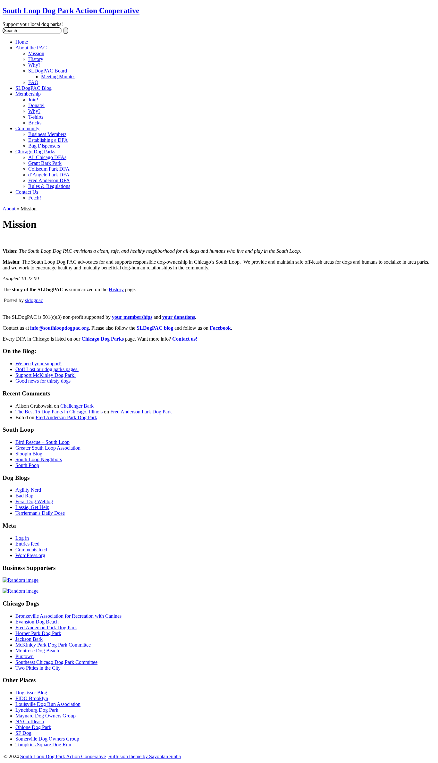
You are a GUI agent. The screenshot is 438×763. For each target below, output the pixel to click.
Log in (22, 538)
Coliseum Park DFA (49, 169)
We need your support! (38, 363)
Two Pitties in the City (38, 668)
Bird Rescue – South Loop (42, 442)
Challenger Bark (77, 406)
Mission (36, 53)
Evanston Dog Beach (37, 621)
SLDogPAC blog (155, 328)
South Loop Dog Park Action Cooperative (71, 10)
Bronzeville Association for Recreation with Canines (68, 616)
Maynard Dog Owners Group (45, 715)
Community (27, 128)
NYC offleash (29, 721)
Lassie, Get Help (32, 507)
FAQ (33, 82)
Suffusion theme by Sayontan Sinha (144, 756)
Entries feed (27, 544)
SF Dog (23, 733)
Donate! (36, 105)
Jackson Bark (29, 639)
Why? (34, 65)
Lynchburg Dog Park (36, 710)
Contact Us (26, 192)
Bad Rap (24, 495)
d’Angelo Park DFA (49, 174)
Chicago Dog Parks (35, 151)
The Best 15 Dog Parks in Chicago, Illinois (59, 411)
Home (21, 42)
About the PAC (31, 47)
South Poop (27, 465)
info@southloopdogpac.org (59, 328)
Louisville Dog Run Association (47, 704)
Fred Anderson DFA (49, 180)
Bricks (34, 122)
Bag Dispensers (44, 145)
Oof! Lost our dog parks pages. (47, 369)
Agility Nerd (28, 490)
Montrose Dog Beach (37, 650)
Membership (28, 94)
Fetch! (34, 197)
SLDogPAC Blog (33, 88)
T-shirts (35, 117)
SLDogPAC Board (47, 70)
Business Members (47, 134)
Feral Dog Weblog (34, 501)
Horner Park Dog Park (38, 633)
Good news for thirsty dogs (43, 381)
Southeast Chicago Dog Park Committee (56, 662)
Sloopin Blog (28, 453)
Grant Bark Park (45, 163)
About (9, 208)
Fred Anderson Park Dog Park (141, 411)
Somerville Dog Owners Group (47, 739)
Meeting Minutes (58, 76)
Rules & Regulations (49, 186)
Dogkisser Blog (31, 692)
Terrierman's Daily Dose (40, 513)
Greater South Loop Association (47, 448)
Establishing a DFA (48, 140)
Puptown (24, 656)
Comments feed (31, 549)
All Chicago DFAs (47, 157)
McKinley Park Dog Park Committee (53, 645)
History (35, 59)
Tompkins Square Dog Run (43, 744)
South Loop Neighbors (38, 459)
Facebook (220, 328)
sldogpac (34, 300)
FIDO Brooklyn (31, 698)
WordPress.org (30, 555)
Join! (33, 99)
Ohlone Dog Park (33, 727)
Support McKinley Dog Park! (45, 375)
